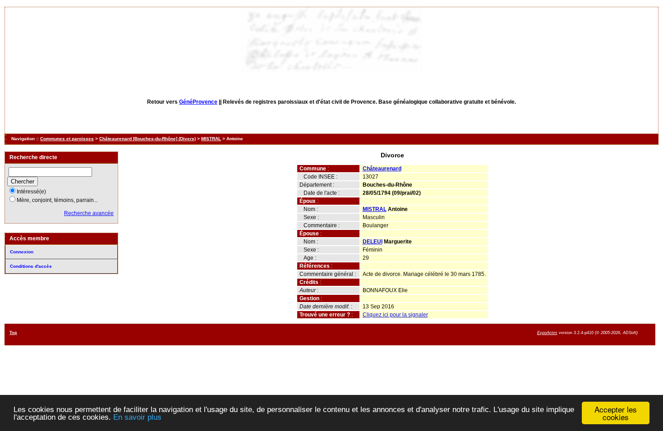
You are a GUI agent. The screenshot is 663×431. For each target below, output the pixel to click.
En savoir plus (137, 417)
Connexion (21, 251)
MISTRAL (211, 138)
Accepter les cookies (615, 412)
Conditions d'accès (31, 266)
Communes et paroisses (67, 138)
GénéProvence (198, 102)
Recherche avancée (89, 213)
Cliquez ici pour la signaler (395, 315)
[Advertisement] (385, 333)
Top (13, 332)
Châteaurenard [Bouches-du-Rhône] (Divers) (147, 138)
